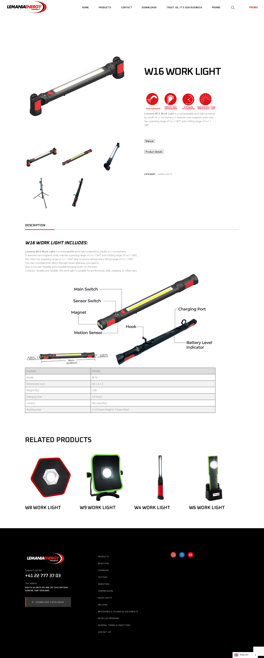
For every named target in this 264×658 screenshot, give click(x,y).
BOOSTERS (103, 564)
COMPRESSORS (105, 591)
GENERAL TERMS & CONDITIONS (114, 625)
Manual (149, 141)
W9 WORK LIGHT (98, 507)
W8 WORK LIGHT (43, 507)
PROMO (253, 7)
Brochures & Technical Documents (118, 612)
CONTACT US (104, 632)
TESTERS (103, 577)
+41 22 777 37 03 (43, 575)
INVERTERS (104, 584)
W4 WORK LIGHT (152, 507)
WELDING (103, 605)
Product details (153, 151)
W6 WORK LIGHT (207, 507)
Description (35, 225)
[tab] (40, 226)
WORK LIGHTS (165, 174)
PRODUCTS (103, 557)
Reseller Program (108, 618)
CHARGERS (103, 570)
